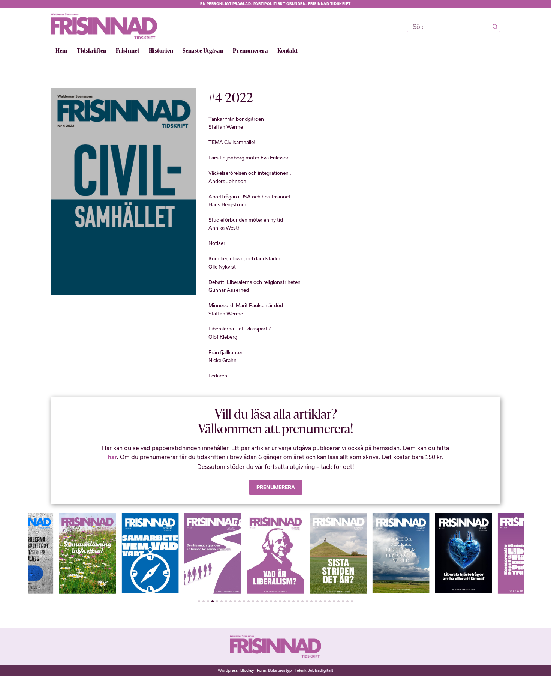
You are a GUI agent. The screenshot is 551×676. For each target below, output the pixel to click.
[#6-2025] (235, 553)
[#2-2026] (109, 553)
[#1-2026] (172, 553)
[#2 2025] (486, 553)
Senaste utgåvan (203, 50)
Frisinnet (127, 50)
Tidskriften (91, 50)
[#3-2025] (423, 553)
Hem (61, 50)
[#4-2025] (360, 553)
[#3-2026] (47, 553)
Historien (161, 50)
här (112, 457)
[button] (37, 553)
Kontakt (287, 50)
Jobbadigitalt (320, 670)
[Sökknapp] (495, 26)
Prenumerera (250, 50)
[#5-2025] (298, 553)
